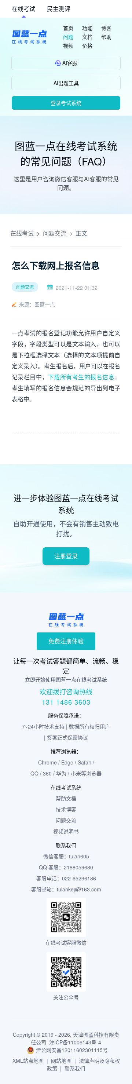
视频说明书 (66, 831)
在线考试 (23, 8)
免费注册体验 (66, 641)
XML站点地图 (28, 1060)
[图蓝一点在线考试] (29, 37)
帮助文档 (66, 798)
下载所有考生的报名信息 (81, 377)
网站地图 (61, 1060)
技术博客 (66, 809)
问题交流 (54, 233)
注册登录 (66, 556)
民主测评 (58, 8)
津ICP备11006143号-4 (75, 1042)
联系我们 (75, 1068)
